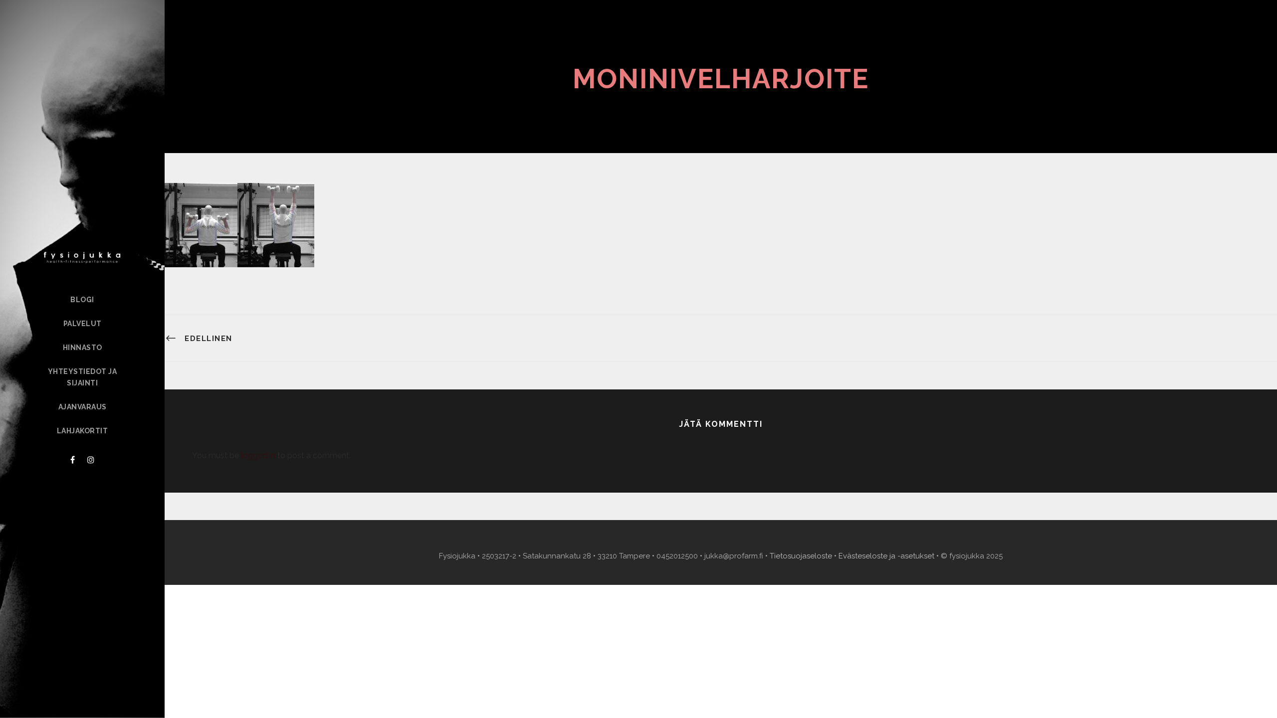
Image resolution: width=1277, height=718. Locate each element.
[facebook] (72, 460)
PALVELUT (82, 324)
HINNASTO (82, 348)
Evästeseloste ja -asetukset (886, 555)
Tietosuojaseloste (801, 555)
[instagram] (90, 460)
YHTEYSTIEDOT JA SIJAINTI (82, 377)
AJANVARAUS (82, 407)
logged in (258, 455)
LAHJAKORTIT (82, 431)
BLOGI (82, 300)
